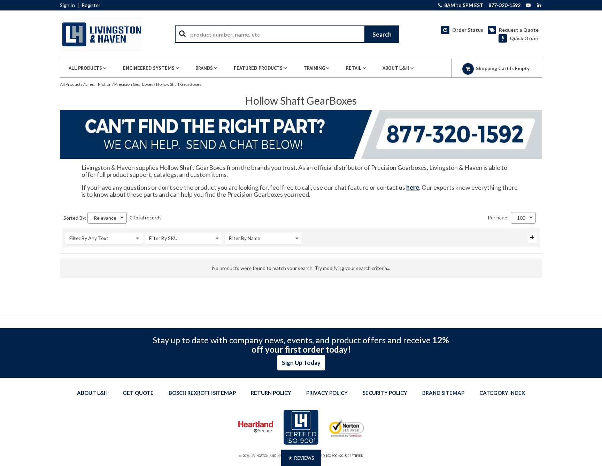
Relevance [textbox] (105, 217)
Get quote (138, 393)
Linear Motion (98, 84)
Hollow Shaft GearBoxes (178, 84)
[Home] (102, 34)
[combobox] (287, 34)
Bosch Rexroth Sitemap (202, 393)
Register (91, 5)
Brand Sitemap (443, 393)
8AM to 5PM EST (463, 5)
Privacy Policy (327, 393)
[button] (301, 458)
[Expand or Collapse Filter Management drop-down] (532, 237)
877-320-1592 (504, 5)
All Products (71, 84)
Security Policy (385, 393)
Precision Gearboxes (133, 84)
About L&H (92, 393)
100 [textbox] (521, 217)
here (412, 187)
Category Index (502, 393)
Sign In (67, 5)
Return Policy (271, 393)
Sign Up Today (301, 362)
